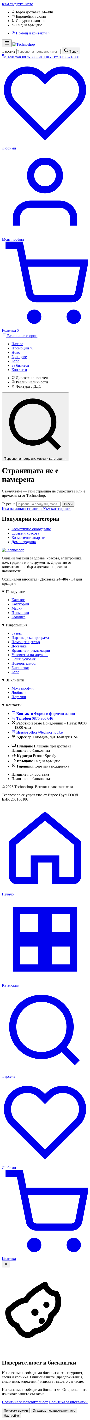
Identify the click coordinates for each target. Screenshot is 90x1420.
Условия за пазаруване (30, 655)
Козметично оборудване (31, 529)
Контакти (14, 705)
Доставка (19, 646)
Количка (18, 617)
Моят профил (23, 688)
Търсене (8, 51)
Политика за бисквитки (68, 1402)
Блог (15, 672)
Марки (17, 608)
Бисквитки (20, 668)
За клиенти (15, 680)
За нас (17, 633)
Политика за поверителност (25, 1402)
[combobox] (38, 51)
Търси (68, 504)
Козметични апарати (28, 538)
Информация (16, 625)
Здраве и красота (25, 533)
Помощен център (26, 642)
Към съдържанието (17, 4)
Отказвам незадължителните (54, 1410)
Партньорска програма (30, 637)
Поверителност (24, 663)
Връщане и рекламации (31, 650)
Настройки (11, 1415)
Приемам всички (16, 1410)
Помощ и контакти (31, 33)
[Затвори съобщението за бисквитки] (6, 1264)
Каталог (18, 600)
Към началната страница (22, 509)
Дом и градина (24, 542)
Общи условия (24, 659)
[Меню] (7, 43)
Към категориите (57, 509)
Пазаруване (15, 592)
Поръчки (19, 697)
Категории (20, 604)
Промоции (20, 613)
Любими (19, 693)
